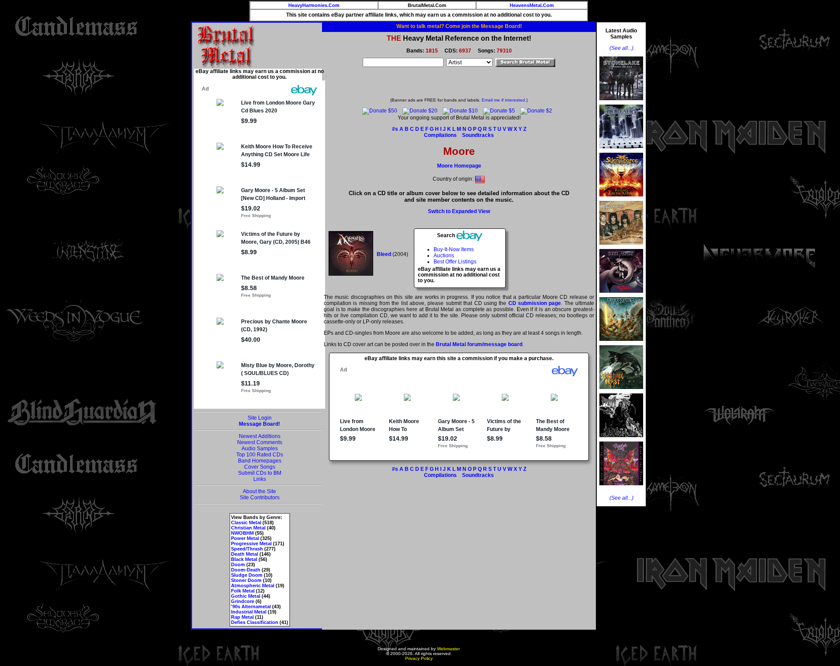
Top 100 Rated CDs (259, 455)
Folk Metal (243, 590)
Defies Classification (254, 622)
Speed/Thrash (247, 548)
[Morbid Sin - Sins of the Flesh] (621, 488)
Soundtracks (478, 135)
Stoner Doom (246, 580)
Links (259, 479)
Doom (238, 564)
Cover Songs (259, 467)
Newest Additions (259, 436)
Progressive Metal (251, 543)
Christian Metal (248, 527)
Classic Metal (246, 522)
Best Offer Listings (455, 262)
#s (395, 129)
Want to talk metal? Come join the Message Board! (459, 26)
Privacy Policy (419, 658)
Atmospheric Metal (252, 585)
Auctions (444, 255)
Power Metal (245, 538)
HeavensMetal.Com (532, 5)
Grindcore (242, 601)
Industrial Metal (248, 611)
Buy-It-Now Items (454, 249)
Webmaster (448, 648)
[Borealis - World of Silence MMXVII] (621, 151)
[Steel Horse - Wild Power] (621, 295)
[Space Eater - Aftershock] (621, 343)
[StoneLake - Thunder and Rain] (621, 103)
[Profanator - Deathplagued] (621, 440)
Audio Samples (260, 448)
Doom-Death (245, 569)
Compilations (440, 135)
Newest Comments (259, 442)
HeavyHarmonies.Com (314, 5)
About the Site (259, 491)
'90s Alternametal (251, 606)
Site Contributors (260, 497)
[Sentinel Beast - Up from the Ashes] (621, 392)
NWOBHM (242, 533)
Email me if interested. (504, 100)
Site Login (260, 418)
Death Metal (244, 554)
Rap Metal (242, 617)
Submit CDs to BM (259, 473)
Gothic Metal (245, 596)
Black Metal (244, 559)
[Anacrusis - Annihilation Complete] (621, 247)
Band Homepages (259, 461)
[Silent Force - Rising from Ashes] (621, 199)
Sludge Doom (246, 575)
